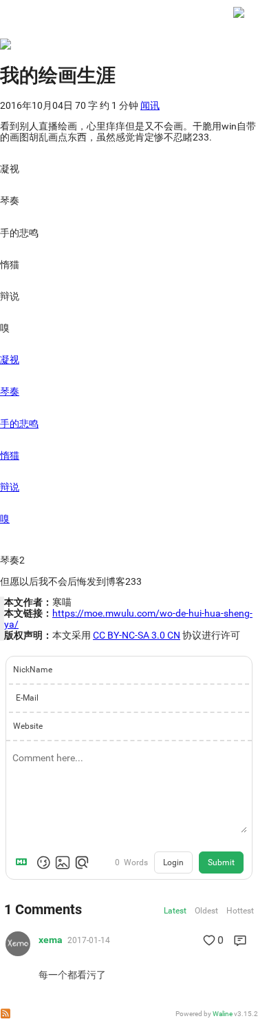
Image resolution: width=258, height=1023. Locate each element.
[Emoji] (43, 862)
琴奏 (9, 391)
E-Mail (27, 698)
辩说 (9, 487)
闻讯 (150, 105)
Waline (223, 1013)
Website (28, 726)
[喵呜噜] (238, 19)
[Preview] (82, 862)
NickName (32, 669)
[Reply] (240, 940)
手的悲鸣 (19, 423)
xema (51, 939)
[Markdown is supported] (24, 862)
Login (173, 862)
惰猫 (9, 455)
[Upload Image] (62, 862)
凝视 (9, 359)
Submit (221, 862)
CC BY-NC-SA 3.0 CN (136, 635)
